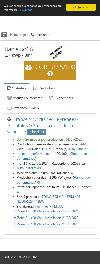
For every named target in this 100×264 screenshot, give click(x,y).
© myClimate (77, 149)
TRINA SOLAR (53, 197)
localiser (37, 132)
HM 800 (57, 206)
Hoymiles (42, 206)
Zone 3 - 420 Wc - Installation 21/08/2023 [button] (47, 224)
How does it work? (25, 108)
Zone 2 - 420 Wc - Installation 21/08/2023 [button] (47, 218)
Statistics (19, 88)
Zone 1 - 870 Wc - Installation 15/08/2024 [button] (47, 211)
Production (47, 88)
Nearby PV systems (27, 98)
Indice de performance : (35, 154)
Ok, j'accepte (81, 7)
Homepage (18, 35)
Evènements (63, 98)
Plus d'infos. (25, 10)
